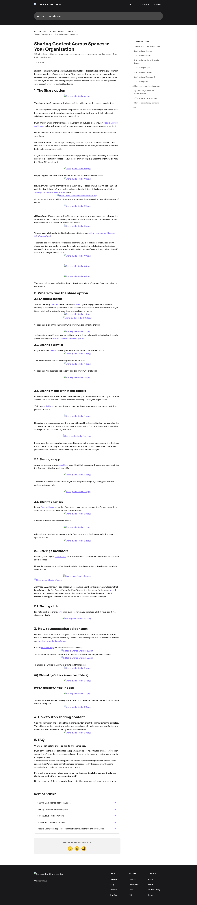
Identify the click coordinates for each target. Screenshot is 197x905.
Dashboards (60, 556)
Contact (132, 4)
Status (150, 895)
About (150, 884)
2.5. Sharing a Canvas (143, 72)
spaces (77, 304)
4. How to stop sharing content (146, 103)
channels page (47, 647)
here (112, 590)
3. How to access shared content (146, 86)
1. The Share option (141, 42)
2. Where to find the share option (146, 46)
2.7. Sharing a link (141, 81)
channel (54, 304)
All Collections (40, 31)
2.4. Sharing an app (142, 67)
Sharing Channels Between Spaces (49, 192)
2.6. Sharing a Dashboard (144, 77)
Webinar (113, 890)
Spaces (71, 31)
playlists (54, 350)
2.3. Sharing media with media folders (146, 61)
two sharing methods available (51, 641)
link (60, 611)
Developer (156, 4)
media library (48, 406)
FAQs (131, 895)
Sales (131, 890)
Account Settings (56, 31)
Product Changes (155, 890)
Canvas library (47, 507)
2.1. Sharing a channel (143, 51)
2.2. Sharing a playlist (142, 55)
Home (150, 879)
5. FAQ (135, 107)
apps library (63, 465)
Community (133, 884)
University (144, 4)
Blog (112, 884)
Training (113, 895)
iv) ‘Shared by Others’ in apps (146, 98)
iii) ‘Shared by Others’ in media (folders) (144, 92)
